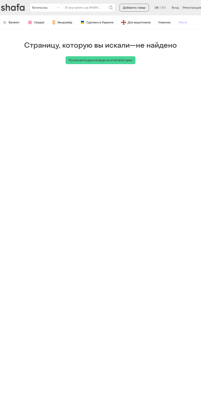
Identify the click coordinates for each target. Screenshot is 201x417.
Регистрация (192, 8)
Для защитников (139, 22)
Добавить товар (134, 8)
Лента (182, 22)
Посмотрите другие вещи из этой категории (100, 60)
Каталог (14, 22)
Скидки (39, 22)
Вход (175, 8)
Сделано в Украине (99, 22)
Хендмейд (64, 22)
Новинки (164, 22)
